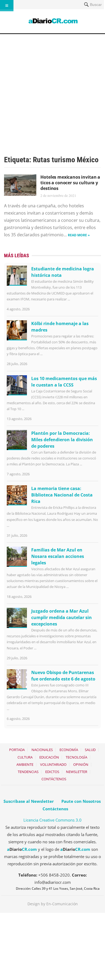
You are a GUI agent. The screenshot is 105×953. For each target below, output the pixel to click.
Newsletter (76, 771)
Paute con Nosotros (81, 801)
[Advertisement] (52, 89)
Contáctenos (53, 779)
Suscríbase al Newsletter (29, 801)
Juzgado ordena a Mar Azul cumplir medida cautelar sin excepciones (61, 617)
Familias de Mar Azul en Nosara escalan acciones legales (57, 556)
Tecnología (76, 757)
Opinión (80, 764)
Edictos (52, 771)
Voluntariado (53, 764)
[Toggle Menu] (6, 5)
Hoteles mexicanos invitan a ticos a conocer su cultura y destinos (70, 182)
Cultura (25, 757)
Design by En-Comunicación (52, 903)
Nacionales (42, 749)
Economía (69, 749)
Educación (49, 757)
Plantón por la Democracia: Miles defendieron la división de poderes (62, 439)
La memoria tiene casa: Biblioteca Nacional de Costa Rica (62, 494)
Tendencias (28, 771)
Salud (90, 749)
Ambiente (24, 764)
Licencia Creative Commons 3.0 (52, 820)
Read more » (79, 235)
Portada (17, 749)
